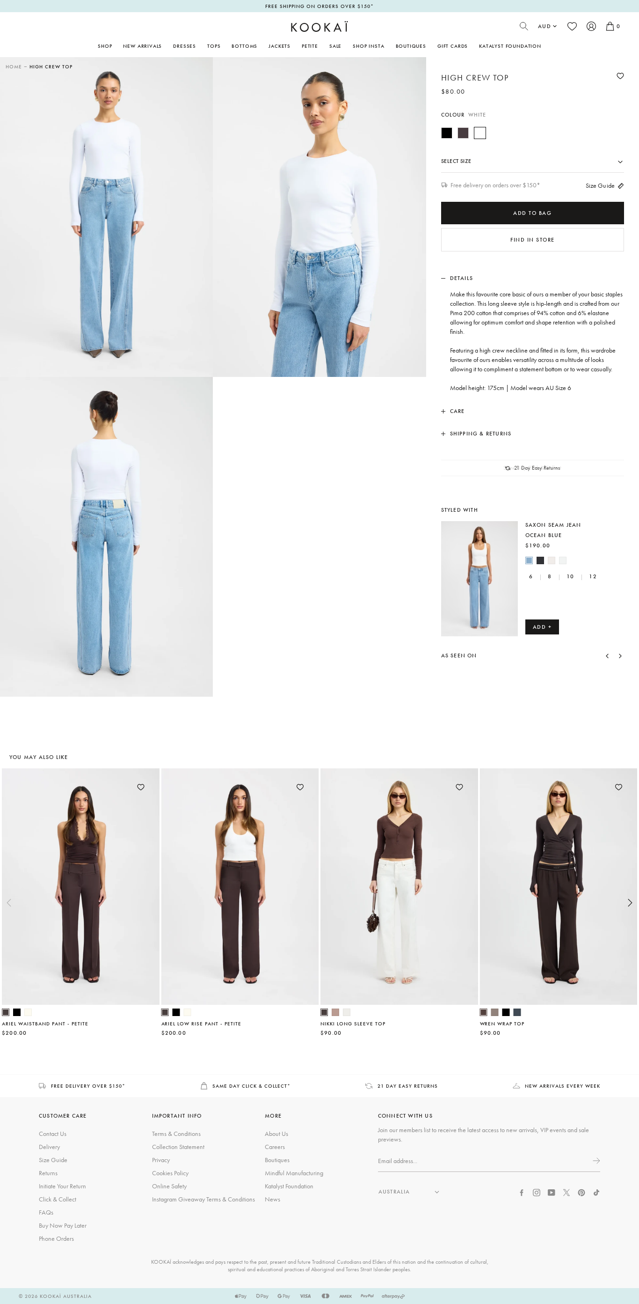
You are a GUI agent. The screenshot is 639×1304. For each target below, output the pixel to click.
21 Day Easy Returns (408, 1086)
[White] (480, 133)
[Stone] (551, 560)
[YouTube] (551, 1191)
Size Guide (600, 185)
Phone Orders (56, 1238)
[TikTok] (596, 1191)
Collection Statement (178, 1146)
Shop (105, 46)
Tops (213, 46)
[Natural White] (28, 1012)
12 (592, 576)
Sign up (595, 1160)
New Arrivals (142, 46)
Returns (48, 1173)
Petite (310, 46)
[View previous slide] (9, 903)
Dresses (184, 46)
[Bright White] (562, 560)
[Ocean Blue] (529, 560)
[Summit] (495, 1012)
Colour (464, 114)
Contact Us (52, 1133)
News (272, 1199)
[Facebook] (521, 1191)
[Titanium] (517, 1012)
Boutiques (411, 46)
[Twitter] (566, 1191)
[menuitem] (142, 46)
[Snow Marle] (346, 1012)
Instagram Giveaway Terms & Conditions (203, 1199)
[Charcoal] (540, 560)
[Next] (620, 655)
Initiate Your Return (62, 1186)
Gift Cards (452, 46)
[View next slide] (630, 903)
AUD (544, 26)
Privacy (161, 1160)
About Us (276, 1133)
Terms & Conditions (176, 1133)
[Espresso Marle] (463, 133)
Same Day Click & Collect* (251, 1086)
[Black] (446, 133)
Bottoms (244, 46)
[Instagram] (536, 1191)
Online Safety (169, 1186)
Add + (542, 627)
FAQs (46, 1212)
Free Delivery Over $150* (88, 1086)
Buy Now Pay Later (63, 1225)
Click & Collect (57, 1199)
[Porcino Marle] (335, 1012)
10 (570, 576)
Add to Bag (532, 213)
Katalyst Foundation (510, 46)
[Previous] (607, 655)
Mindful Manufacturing (294, 1173)
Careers (275, 1146)
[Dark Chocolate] (5, 1012)
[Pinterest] (581, 1191)
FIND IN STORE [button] (532, 239)
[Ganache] (483, 1012)
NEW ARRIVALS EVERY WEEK (562, 1086)
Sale (335, 46)
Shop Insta (368, 46)
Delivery (49, 1146)
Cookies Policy (170, 1173)
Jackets (279, 46)
